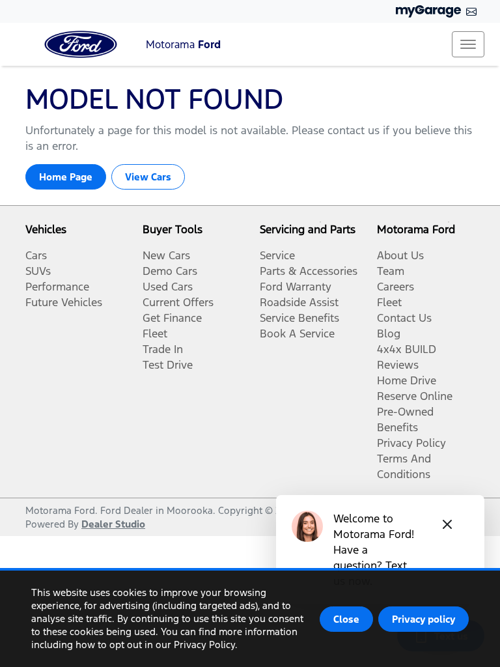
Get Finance (172, 318)
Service (277, 255)
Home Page (65, 177)
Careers (395, 286)
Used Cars (168, 286)
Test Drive (168, 365)
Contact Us (404, 318)
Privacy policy (423, 619)
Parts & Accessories (308, 271)
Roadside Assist (299, 302)
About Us (400, 255)
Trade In (163, 349)
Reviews (398, 365)
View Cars (148, 177)
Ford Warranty (295, 286)
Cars (36, 255)
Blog (388, 333)
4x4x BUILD (406, 349)
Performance (57, 286)
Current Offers (178, 302)
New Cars (166, 255)
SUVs (38, 271)
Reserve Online (414, 396)
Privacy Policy (411, 443)
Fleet (155, 333)
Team (390, 271)
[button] (468, 44)
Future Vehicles (63, 302)
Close (346, 619)
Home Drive (406, 380)
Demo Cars (170, 271)
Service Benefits (299, 318)
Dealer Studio (113, 524)
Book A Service (297, 333)
